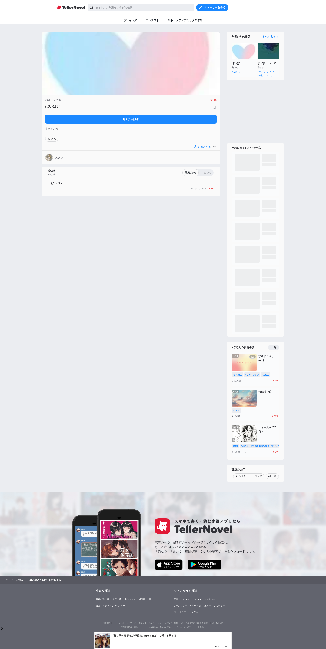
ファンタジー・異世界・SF (187, 605)
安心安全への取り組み (174, 623)
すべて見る (268, 36)
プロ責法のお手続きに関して (160, 627)
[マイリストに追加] (214, 107)
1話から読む (131, 119)
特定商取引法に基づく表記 (197, 623)
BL (175, 612)
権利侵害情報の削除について (133, 627)
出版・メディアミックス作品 (110, 605)
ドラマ (182, 612)
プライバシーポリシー (185, 627)
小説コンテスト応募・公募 (137, 599)
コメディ (193, 612)
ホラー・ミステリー (214, 605)
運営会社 (201, 627)
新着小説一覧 (102, 599)
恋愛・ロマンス (181, 599)
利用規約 (106, 623)
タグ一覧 (116, 599)
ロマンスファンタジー (203, 599)
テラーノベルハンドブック (124, 623)
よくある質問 (217, 623)
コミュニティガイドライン (150, 623)
